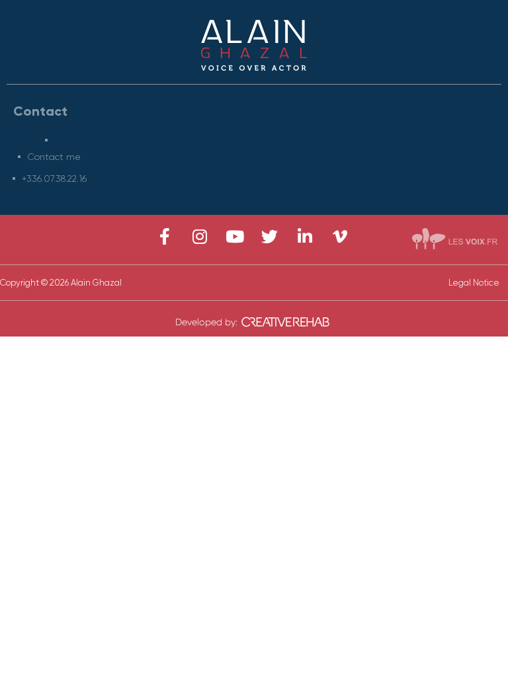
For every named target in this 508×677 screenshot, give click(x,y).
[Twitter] (269, 236)
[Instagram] (199, 236)
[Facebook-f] (164, 236)
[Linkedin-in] (304, 236)
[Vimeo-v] (339, 236)
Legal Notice (473, 283)
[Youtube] (234, 236)
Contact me (54, 156)
